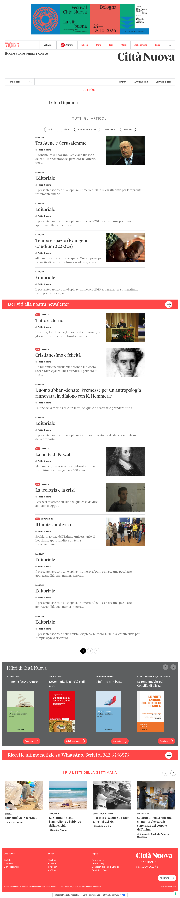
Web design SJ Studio (73, 886)
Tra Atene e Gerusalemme (60, 143)
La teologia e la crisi (55, 490)
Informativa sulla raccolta (67, 895)
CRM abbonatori (11, 867)
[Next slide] (173, 667)
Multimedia (110, 129)
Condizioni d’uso (99, 870)
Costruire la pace (163, 82)
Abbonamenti (140, 45)
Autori (90, 90)
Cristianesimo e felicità (58, 355)
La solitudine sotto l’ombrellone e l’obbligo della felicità (65, 821)
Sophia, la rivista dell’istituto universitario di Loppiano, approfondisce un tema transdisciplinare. (65, 540)
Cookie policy (98, 863)
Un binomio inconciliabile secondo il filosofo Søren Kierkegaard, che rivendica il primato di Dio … (66, 371)
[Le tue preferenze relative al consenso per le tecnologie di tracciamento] (175, 893)
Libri (111, 45)
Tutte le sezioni (15, 82)
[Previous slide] (165, 667)
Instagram (52, 867)
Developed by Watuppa (92, 886)
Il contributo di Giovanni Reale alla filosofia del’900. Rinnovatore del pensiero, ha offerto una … (65, 159)
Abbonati (164, 878)
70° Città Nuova (141, 82)
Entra (157, 45)
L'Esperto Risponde (87, 129)
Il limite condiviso (53, 525)
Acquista (29, 741)
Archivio (69, 45)
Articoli (51, 129)
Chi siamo (8, 863)
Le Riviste (48, 45)
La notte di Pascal (52, 454)
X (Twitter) (52, 863)
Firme (66, 129)
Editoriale (45, 178)
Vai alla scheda (72, 741)
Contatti (7, 860)
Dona (98, 45)
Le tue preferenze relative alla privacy (101, 895)
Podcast (128, 129)
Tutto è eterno (49, 320)
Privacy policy (98, 860)
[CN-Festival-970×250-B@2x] (90, 19)
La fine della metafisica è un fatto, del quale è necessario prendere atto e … (85, 408)
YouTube (52, 870)
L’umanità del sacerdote (21, 818)
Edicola (84, 45)
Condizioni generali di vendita (105, 867)
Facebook (52, 860)
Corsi (123, 45)
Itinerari (122, 82)
